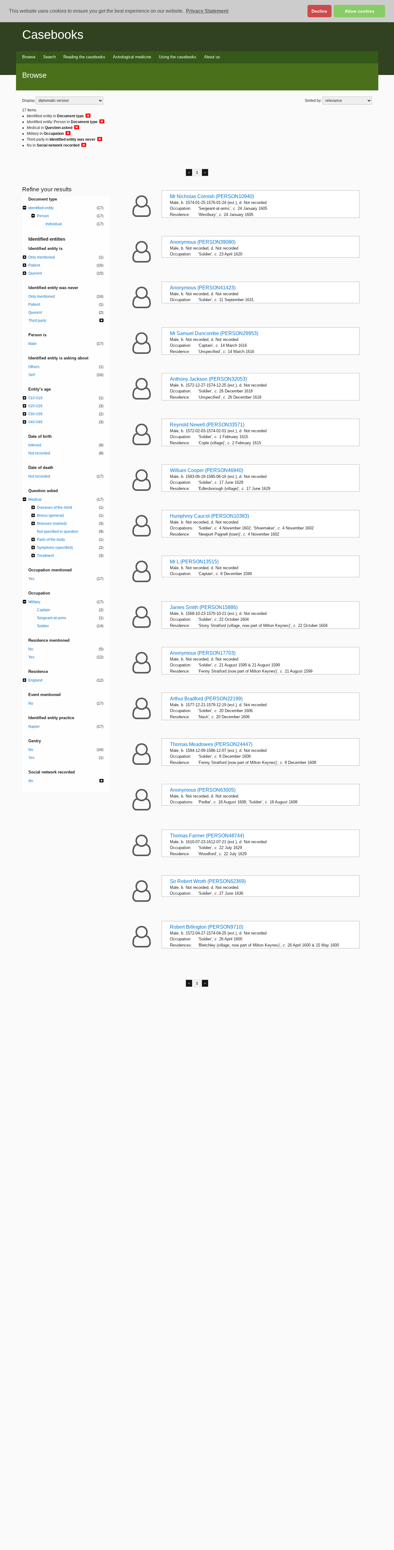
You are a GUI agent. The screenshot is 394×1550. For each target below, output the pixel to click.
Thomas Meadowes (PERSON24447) (211, 744)
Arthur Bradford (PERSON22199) (206, 698)
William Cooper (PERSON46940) (206, 470)
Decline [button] (319, 11)
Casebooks (52, 34)
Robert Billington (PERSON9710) (206, 927)
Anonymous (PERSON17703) (202, 653)
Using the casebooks (177, 57)
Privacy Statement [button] (207, 11)
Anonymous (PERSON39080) (202, 242)
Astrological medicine (132, 57)
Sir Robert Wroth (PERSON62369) (208, 881)
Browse (28, 57)
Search (49, 57)
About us (212, 57)
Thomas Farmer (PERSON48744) (207, 835)
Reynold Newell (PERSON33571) (207, 424)
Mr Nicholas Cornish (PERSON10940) (212, 196)
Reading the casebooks (84, 57)
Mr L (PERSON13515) (194, 561)
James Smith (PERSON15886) (204, 607)
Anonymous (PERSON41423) (202, 287)
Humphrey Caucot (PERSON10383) (209, 516)
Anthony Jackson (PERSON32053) (208, 379)
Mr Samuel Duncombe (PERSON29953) (214, 333)
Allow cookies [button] (359, 11)
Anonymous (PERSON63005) (202, 790)
